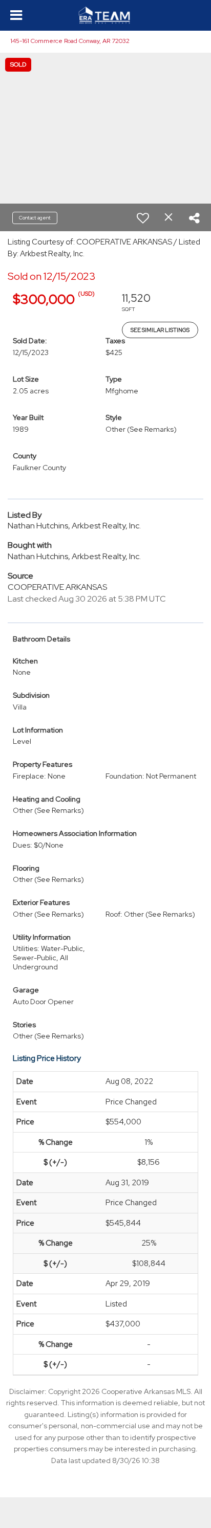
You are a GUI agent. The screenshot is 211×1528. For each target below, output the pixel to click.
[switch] (143, 218)
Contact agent (35, 217)
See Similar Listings (160, 330)
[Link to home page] (105, 15)
